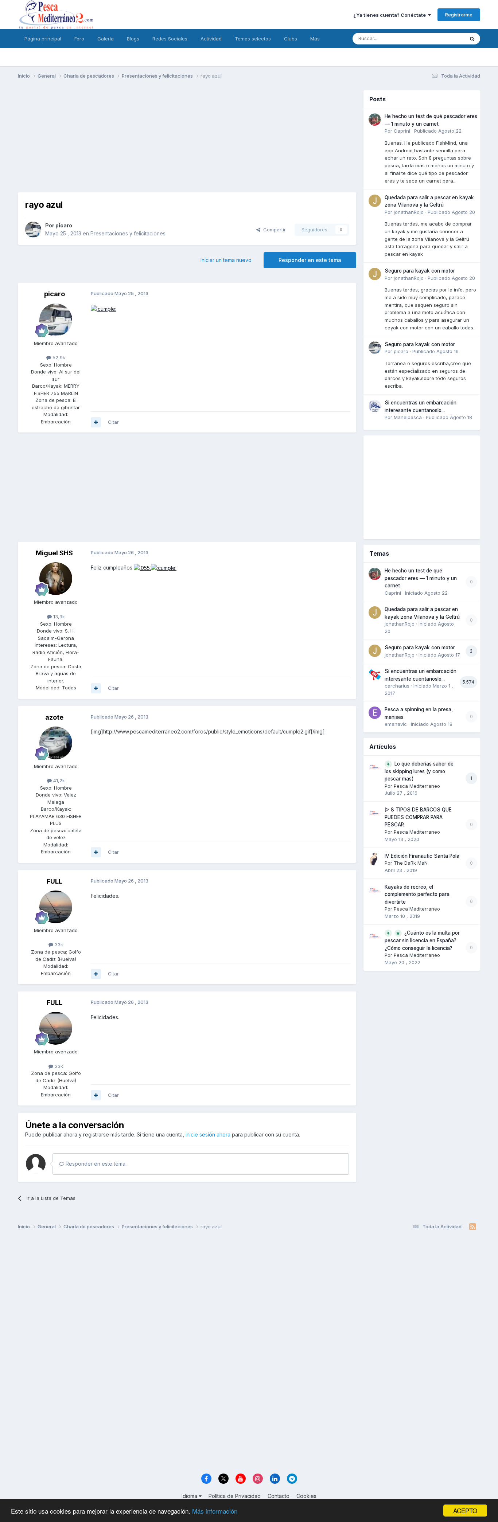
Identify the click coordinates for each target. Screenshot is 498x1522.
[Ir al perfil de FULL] (55, 907)
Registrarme (458, 14)
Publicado (438, 131)
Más (315, 39)
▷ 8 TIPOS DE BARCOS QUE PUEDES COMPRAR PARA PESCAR (418, 817)
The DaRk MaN (411, 863)
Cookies (306, 1496)
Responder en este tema (310, 260)
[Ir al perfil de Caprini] (375, 119)
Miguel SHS (54, 553)
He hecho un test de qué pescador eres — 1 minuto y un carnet (421, 578)
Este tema (443, 38)
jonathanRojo (409, 212)
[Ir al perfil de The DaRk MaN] (375, 859)
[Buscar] (472, 38)
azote (54, 717)
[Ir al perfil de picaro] (33, 230)
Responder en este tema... (96, 1164)
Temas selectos (253, 39)
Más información (214, 1510)
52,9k (58, 357)
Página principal (42, 39)
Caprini (402, 131)
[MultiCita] (96, 422)
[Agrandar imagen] (103, 308)
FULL (54, 881)
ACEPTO (465, 1510)
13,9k (58, 616)
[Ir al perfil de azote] (55, 743)
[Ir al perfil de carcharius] (375, 674)
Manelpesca (408, 417)
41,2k (58, 780)
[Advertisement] (187, 141)
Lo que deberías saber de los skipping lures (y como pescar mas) (419, 771)
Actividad (211, 39)
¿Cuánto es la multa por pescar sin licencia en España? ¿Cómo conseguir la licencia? (422, 940)
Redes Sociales (169, 39)
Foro (79, 39)
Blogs (133, 39)
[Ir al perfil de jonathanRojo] (375, 201)
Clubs (290, 39)
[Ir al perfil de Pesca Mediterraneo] (375, 767)
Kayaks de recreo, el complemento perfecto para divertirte (417, 894)
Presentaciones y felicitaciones (128, 233)
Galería (105, 39)
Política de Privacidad (235, 1496)
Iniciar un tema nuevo (226, 260)
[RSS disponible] (472, 1227)
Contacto (278, 1496)
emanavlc (396, 724)
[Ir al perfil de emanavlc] (375, 713)
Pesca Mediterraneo (417, 786)
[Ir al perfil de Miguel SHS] (55, 578)
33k (58, 944)
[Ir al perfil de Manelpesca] (375, 406)
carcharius (397, 686)
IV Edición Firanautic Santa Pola (422, 856)
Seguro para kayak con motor (420, 271)
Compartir (273, 229)
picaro (63, 225)
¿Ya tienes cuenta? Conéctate (390, 15)
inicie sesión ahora (208, 1134)
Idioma (190, 1496)
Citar (113, 422)
